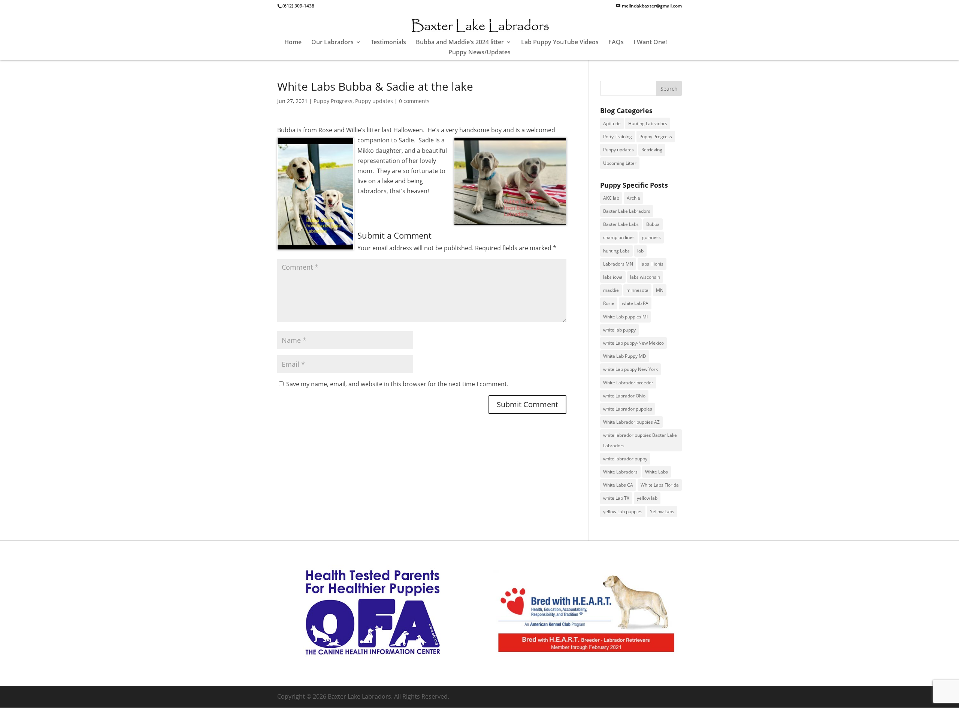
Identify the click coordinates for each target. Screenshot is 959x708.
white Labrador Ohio (624, 396)
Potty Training (617, 136)
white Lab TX (616, 498)
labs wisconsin (645, 277)
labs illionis (652, 264)
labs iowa (613, 277)
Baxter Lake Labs (621, 224)
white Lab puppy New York (630, 369)
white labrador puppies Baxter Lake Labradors (640, 440)
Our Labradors (332, 42)
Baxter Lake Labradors (626, 211)
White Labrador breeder (628, 382)
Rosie (608, 303)
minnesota (637, 290)
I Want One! (650, 42)
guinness (651, 237)
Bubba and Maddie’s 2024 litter (460, 42)
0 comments (414, 101)
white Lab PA (635, 303)
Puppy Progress (333, 101)
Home (293, 42)
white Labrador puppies (627, 409)
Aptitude (612, 123)
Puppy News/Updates (479, 52)
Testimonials (388, 42)
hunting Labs (616, 251)
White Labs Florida (660, 485)
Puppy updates (374, 101)
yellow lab (647, 498)
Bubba (653, 224)
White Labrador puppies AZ (631, 422)
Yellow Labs (662, 511)
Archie (633, 198)
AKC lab (611, 198)
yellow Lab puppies (622, 511)
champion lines (619, 237)
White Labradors (620, 472)
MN (659, 290)
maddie (611, 290)
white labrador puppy (625, 459)
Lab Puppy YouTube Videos (560, 42)
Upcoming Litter (619, 163)
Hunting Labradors (647, 123)
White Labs (656, 472)
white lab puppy (619, 330)
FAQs (616, 42)
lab (640, 251)
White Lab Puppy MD (624, 356)
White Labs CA (618, 485)
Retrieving (651, 149)
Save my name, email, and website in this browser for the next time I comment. (397, 384)
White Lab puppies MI (625, 317)
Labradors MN (618, 264)
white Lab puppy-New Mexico (633, 343)
